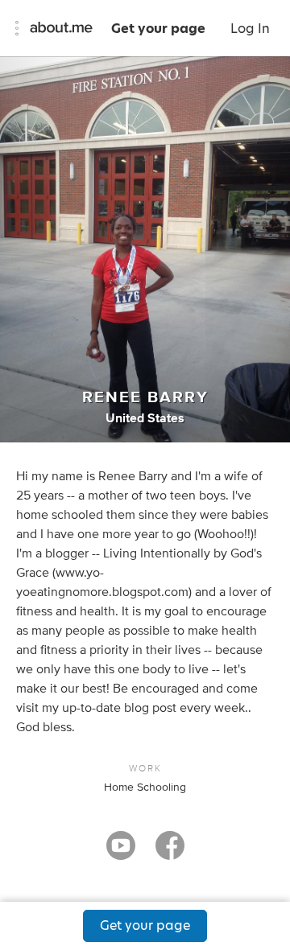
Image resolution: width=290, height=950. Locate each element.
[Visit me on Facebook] (169, 853)
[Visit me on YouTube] (120, 853)
